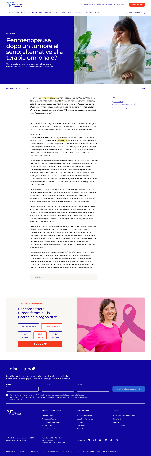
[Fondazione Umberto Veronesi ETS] (14, 4)
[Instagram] (94, 440)
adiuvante (62, 140)
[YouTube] (100, 440)
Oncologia (10, 33)
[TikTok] (111, 440)
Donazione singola (28, 326)
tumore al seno (119, 108)
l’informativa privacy (43, 395)
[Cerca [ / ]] (144, 12)
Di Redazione (11, 88)
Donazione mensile (52, 326)
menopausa (118, 101)
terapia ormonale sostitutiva (124, 104)
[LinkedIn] (106, 440)
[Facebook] (89, 440)
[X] (117, 440)
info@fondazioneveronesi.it (56, 442)
